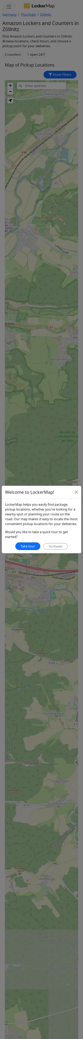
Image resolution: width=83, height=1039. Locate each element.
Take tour (28, 546)
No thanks (55, 546)
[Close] (76, 492)
